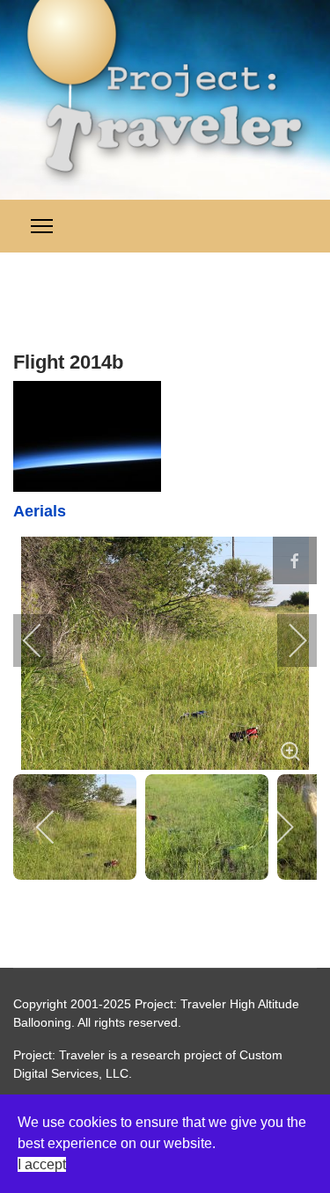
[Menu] (42, 226)
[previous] (44, 640)
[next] (286, 640)
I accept (42, 1164)
